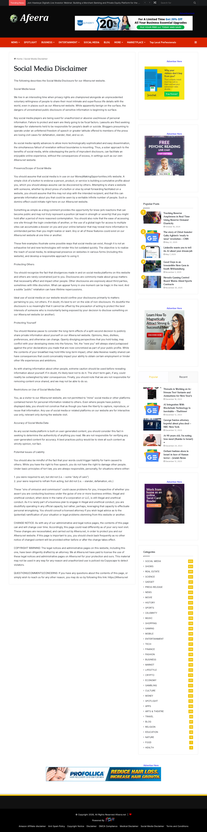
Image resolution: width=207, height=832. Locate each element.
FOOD (148, 742)
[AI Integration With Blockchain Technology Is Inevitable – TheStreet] (152, 409)
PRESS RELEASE (154, 587)
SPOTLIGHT (30, 42)
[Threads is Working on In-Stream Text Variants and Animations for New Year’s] (152, 393)
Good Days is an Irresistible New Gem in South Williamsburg (176, 265)
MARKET (149, 664)
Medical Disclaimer (129, 826)
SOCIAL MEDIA (91, 42)
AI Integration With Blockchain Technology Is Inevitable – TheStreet (177, 408)
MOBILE (149, 633)
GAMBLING (151, 685)
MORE (117, 42)
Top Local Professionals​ (163, 42)
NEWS (14, 42)
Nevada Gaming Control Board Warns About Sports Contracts (177, 281)
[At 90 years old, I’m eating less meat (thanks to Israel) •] (152, 440)
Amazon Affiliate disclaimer (32, 826)
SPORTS (149, 607)
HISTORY (150, 602)
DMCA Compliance (108, 826)
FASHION (150, 654)
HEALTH (149, 747)
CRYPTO (149, 675)
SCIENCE (150, 576)
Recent (183, 376)
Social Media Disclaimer (152, 826)
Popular (153, 376)
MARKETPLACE (135, 42)
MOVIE (148, 597)
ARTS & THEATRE (154, 711)
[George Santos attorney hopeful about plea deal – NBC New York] (152, 424)
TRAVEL (149, 716)
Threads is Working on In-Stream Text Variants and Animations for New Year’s (177, 392)
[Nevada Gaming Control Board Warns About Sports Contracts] (152, 282)
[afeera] (29, 18)
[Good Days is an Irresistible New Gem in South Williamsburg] (152, 266)
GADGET (149, 582)
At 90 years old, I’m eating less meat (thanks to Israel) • (178, 439)
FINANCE (150, 649)
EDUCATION (151, 732)
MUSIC (149, 618)
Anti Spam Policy (56, 826)
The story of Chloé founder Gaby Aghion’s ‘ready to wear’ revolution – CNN (177, 235)
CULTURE (150, 690)
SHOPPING (151, 623)
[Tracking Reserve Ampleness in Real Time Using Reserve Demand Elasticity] (152, 217)
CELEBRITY (151, 613)
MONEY (149, 695)
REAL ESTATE (152, 571)
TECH (148, 644)
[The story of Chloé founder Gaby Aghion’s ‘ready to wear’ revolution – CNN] (152, 236)
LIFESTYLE (151, 670)
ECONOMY (150, 680)
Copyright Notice (75, 826)
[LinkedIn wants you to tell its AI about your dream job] (152, 252)
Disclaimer (92, 826)
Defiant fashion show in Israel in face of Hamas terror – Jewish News (176, 454)
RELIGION (150, 727)
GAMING (149, 628)
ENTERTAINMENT (68, 42)
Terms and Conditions (177, 826)
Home (19, 58)
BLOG (107, 42)
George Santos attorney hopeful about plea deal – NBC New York (177, 423)
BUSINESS (46, 42)
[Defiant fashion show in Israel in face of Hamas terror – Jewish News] (152, 455)
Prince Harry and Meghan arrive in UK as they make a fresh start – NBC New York (68, 2)
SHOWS (149, 566)
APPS (148, 706)
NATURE (149, 737)
